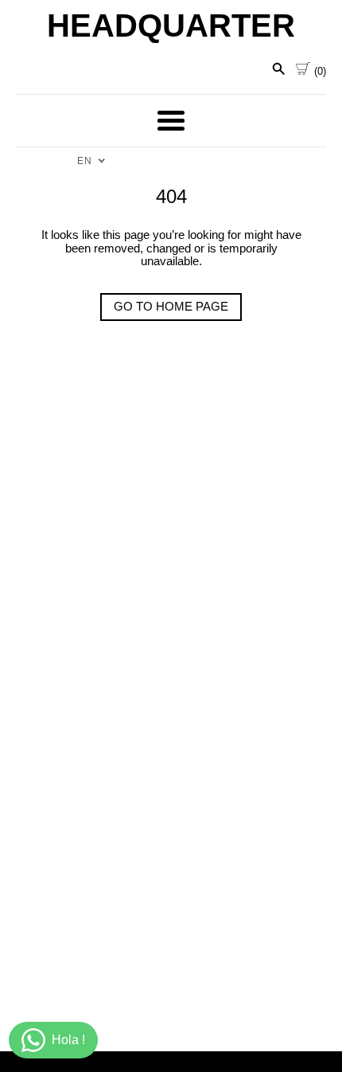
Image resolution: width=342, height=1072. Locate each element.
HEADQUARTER (171, 25)
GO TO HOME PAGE (171, 306)
